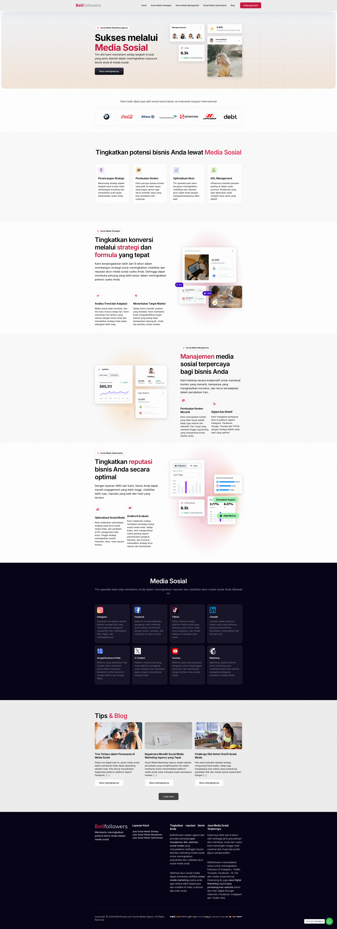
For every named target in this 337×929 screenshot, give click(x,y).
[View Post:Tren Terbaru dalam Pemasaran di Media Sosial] (118, 735)
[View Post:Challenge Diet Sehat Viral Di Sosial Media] (218, 735)
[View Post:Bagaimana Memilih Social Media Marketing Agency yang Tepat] (168, 735)
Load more (168, 796)
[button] (109, 782)
